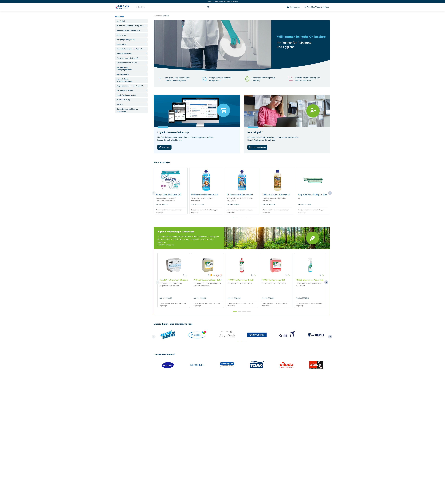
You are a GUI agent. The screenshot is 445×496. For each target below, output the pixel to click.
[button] (131, 21)
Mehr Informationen (165, 245)
